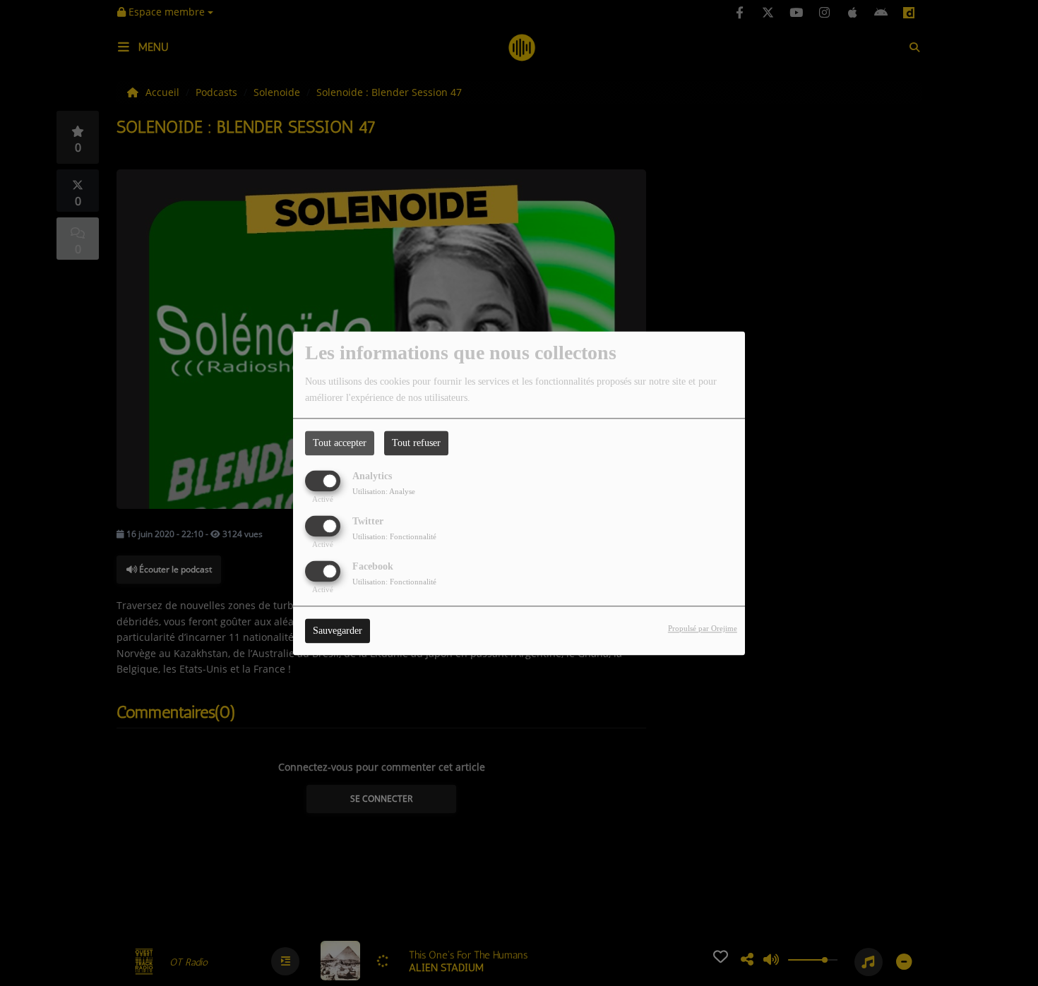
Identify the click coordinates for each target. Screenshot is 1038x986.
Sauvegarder (337, 630)
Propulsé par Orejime (702, 628)
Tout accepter (339, 443)
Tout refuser (416, 443)
